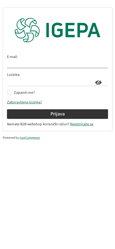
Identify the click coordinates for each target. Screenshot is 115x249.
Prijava (58, 114)
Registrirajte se (81, 124)
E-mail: (12, 57)
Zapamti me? (24, 92)
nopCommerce (30, 137)
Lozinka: (13, 74)
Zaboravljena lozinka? (24, 102)
